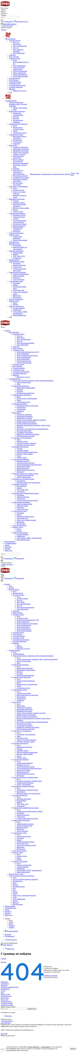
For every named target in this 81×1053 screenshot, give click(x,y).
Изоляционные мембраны (25, 393)
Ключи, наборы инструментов (27, 423)
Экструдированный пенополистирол (29, 464)
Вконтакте (10, 949)
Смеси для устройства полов (26, 520)
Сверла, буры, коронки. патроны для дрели (31, 420)
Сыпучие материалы (20, 525)
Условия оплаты (6, 1001)
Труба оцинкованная (24, 357)
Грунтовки (20, 513)
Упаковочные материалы (25, 475)
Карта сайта (5, 998)
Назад (11, 586)
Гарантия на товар (7, 1005)
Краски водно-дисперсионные (27, 398)
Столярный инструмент (25, 432)
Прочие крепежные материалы (27, 452)
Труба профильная (23, 354)
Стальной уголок (18, 370)
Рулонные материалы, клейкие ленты (26, 473)
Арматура (16, 346)
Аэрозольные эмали (23, 402)
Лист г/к (19, 336)
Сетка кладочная (22, 509)
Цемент (19, 515)
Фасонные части (22, 441)
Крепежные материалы (21, 447)
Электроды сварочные (24, 414)
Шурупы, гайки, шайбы (25, 454)
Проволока (20, 507)
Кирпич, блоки (18, 527)
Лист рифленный (22, 345)
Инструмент (17, 413)
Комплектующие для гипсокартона (28, 482)
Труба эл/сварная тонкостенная (27, 355)
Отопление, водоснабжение (22, 438)
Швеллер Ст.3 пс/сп (23, 377)
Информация (5, 989)
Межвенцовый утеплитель (26, 470)
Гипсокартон (21, 481)
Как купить (4, 1000)
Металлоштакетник (23, 540)
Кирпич (19, 531)
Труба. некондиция (23, 359)
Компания (4, 982)
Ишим (11, 924)
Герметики (20, 411)
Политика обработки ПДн (9, 987)
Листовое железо (19, 334)
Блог (2, 992)
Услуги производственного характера (25, 879)
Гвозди (19, 456)
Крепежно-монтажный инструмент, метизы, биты (33, 425)
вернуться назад (52, 977)
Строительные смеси (20, 511)
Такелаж (19, 448)
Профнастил (21, 536)
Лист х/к (19, 341)
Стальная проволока (19, 373)
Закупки (7, 549)
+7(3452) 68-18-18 (7, 26)
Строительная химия (20, 404)
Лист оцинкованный (24, 339)
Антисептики (21, 409)
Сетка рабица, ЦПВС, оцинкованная (29, 538)
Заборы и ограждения (20, 532)
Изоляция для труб (23, 461)
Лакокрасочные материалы (22, 395)
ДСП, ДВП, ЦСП (22, 490)
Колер (19, 397)
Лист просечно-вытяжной (25, 343)
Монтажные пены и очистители (27, 405)
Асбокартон (21, 491)
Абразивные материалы (25, 416)
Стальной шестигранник (21, 371)
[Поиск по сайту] (1, 19)
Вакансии (4, 985)
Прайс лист (8, 550)
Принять (73, 1049)
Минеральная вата (23, 468)
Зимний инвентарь (23, 497)
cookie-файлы (45, 1047)
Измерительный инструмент (26, 422)
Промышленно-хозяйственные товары (26, 493)
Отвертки (20, 427)
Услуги (3, 991)
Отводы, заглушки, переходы (26, 443)
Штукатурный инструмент (26, 436)
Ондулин (20, 391)
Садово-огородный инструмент (27, 500)
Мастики (20, 389)
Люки (19, 439)
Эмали (19, 400)
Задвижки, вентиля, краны (26, 445)
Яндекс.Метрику (34, 1047)
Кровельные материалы (21, 386)
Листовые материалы (20, 484)
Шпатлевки (20, 522)
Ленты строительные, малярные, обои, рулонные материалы (33, 380)
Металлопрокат (14, 332)
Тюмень (11, 927)
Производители (6, 996)
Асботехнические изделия (25, 463)
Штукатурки (21, 524)
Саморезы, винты (22, 450)
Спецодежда (21, 498)
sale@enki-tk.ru (8, 945)
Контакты (8, 547)
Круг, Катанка (17, 366)
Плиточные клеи (22, 518)
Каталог (7, 330)
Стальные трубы (19, 350)
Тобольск (12, 925)
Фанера (19, 488)
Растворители (21, 407)
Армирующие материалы (22, 502)
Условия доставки (7, 1003)
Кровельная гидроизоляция (26, 388)
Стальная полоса (18, 364)
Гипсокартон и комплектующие (24, 479)
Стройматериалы (15, 379)
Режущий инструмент (24, 430)
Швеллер (16, 375)
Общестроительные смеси (25, 516)
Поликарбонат (21, 486)
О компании (5, 983)
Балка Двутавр (17, 348)
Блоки (19, 529)
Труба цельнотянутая (24, 361)
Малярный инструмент (24, 418)
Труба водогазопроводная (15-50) (28, 352)
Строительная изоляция (21, 459)
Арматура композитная (24, 504)
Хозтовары (20, 495)
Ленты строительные (24, 382)
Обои (18, 384)
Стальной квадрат (19, 368)
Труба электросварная (24, 363)
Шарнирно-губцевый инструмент (28, 434)
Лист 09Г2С (21, 337)
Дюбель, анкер (21, 457)
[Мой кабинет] (2, 561)
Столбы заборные (23, 534)
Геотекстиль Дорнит (23, 466)
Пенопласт (20, 472)
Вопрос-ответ (5, 994)
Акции (7, 545)
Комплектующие (22, 506)
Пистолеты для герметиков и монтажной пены (32, 429)
